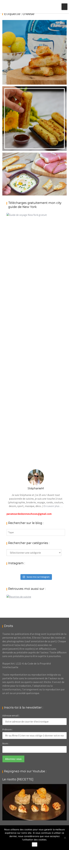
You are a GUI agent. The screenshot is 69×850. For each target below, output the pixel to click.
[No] (64, 837)
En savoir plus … (53, 506)
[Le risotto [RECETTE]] (34, 802)
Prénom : (7, 729)
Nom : (5, 743)
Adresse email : (11, 715)
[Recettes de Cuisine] (19, 596)
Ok (34, 844)
